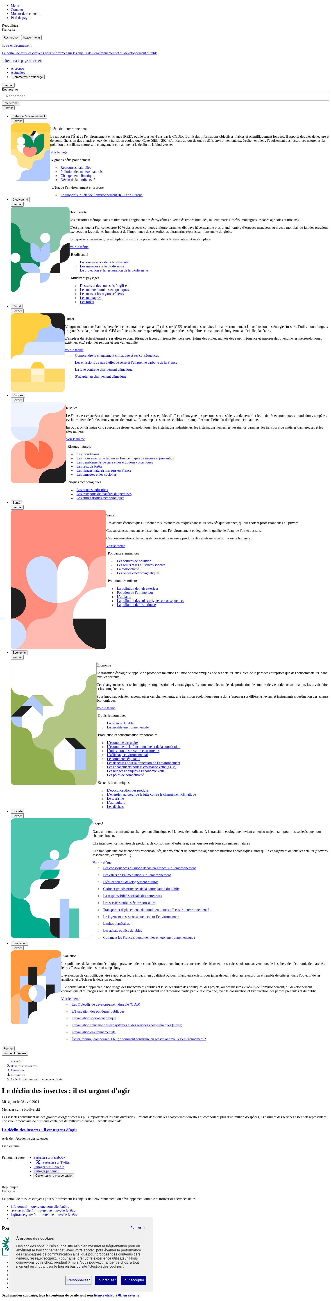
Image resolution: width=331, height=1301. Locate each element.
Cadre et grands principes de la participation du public (141, 889)
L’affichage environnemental (127, 755)
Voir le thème (79, 247)
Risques (18, 395)
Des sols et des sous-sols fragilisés (104, 286)
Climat (17, 306)
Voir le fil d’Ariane (15, 1053)
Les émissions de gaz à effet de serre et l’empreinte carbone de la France (126, 362)
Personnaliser (78, 1281)
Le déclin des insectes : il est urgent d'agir (39, 1130)
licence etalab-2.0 (116, 1295)
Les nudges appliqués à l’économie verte (136, 771)
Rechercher (11, 37)
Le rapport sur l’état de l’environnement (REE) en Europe (102, 195)
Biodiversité (20, 199)
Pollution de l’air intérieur (135, 593)
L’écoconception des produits (128, 790)
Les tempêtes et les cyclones (96, 475)
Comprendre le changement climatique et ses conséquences (117, 355)
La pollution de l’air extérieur (137, 589)
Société (18, 811)
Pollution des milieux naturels (81, 171)
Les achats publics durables (122, 930)
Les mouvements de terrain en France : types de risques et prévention (125, 458)
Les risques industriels (92, 490)
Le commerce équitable (123, 759)
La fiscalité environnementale (128, 727)
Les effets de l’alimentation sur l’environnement (137, 875)
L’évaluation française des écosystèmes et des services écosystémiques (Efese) (127, 1025)
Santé (16, 502)
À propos (17, 68)
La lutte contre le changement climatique (103, 369)
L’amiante (124, 597)
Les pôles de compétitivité (125, 775)
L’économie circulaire (122, 743)
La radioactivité (128, 569)
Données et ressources (24, 1066)
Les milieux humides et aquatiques (104, 290)
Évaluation (19, 943)
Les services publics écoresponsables (129, 903)
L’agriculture (116, 803)
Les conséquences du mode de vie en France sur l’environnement (149, 868)
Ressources (17, 1070)
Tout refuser (106, 1281)
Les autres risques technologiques (100, 498)
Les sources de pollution (134, 561)
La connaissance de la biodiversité (104, 262)
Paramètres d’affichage (28, 77)
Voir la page (58, 152)
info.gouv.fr (40, 1206)
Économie (19, 652)
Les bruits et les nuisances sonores (141, 565)
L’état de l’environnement (29, 116)
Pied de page (20, 18)
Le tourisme (115, 799)
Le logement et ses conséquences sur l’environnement (141, 917)
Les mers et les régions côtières (102, 294)
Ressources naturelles (76, 167)
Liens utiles (18, 1075)
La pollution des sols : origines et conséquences (150, 601)
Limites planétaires (116, 923)
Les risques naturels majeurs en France (104, 470)
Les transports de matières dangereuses (104, 494)
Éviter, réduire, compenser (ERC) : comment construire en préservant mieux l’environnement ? (139, 1039)
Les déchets (115, 807)
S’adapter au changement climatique (100, 376)
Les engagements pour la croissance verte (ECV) (141, 767)
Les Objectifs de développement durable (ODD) (106, 1004)
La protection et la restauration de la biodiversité (114, 270)
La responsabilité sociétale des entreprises (132, 896)
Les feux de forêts (89, 466)
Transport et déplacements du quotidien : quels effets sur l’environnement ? (156, 910)
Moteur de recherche (25, 14)
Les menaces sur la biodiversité (102, 266)
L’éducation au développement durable (130, 882)
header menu (31, 37)
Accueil (15, 1061)
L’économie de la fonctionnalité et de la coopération (143, 747)
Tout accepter (133, 1281)
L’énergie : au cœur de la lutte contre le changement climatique (151, 795)
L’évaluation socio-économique (94, 1018)
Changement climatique (77, 176)
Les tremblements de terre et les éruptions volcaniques (115, 462)
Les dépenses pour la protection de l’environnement (143, 763)
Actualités (18, 72)
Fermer (8, 85)
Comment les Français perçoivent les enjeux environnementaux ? (149, 937)
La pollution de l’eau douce (136, 605)
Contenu (17, 9)
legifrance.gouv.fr (44, 1215)
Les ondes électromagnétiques (138, 573)
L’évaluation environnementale (94, 1032)
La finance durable (120, 723)
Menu (15, 5)
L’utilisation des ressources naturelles (133, 751)
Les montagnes (90, 298)
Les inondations (88, 454)
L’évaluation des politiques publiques (98, 1011)
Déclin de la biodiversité (78, 180)
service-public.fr (43, 1210)
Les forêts (87, 302)
